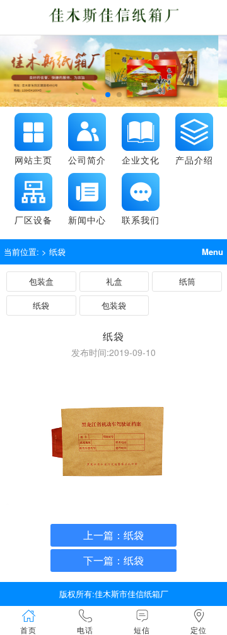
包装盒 (41, 281)
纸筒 (187, 281)
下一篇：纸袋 (113, 560)
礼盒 (114, 281)
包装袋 (114, 305)
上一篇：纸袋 (113, 535)
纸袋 (41, 305)
